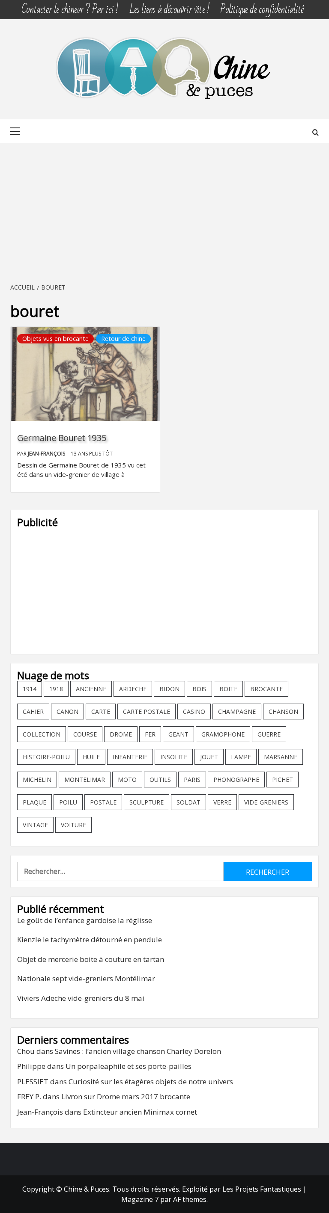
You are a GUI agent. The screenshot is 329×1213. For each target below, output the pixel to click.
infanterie (130, 757)
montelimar (84, 779)
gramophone (223, 734)
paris (192, 779)
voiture (73, 825)
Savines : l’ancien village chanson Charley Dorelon (138, 1051)
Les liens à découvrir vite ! (169, 9)
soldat (188, 802)
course (85, 734)
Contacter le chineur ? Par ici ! (69, 9)
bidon (169, 689)
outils (160, 779)
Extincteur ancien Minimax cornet (140, 1112)
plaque (34, 802)
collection (41, 734)
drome (121, 734)
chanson (283, 711)
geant (178, 734)
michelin (37, 779)
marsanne (280, 757)
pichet (282, 779)
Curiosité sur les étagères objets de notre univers (151, 1081)
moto (127, 779)
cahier (33, 711)
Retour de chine (123, 338)
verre (222, 802)
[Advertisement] (164, 213)
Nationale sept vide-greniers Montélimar (86, 978)
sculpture (146, 802)
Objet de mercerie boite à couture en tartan (90, 959)
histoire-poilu (46, 757)
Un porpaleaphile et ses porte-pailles (128, 1066)
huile (91, 757)
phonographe (236, 779)
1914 (29, 689)
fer (150, 734)
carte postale (146, 711)
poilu (68, 802)
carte (100, 711)
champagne (237, 711)
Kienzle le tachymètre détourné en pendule (89, 939)
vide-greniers (266, 802)
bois (199, 689)
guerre (269, 734)
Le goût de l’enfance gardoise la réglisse (84, 920)
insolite (173, 757)
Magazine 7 (140, 1199)
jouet (209, 757)
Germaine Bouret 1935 (61, 438)
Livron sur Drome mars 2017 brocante (125, 1096)
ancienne (91, 689)
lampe (241, 757)
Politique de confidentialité (261, 9)
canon (67, 711)
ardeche (133, 689)
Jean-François (47, 453)
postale (103, 802)
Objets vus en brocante (55, 338)
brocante (266, 689)
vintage (35, 825)
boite (228, 689)
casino (194, 711)
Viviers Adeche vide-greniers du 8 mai (80, 998)
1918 (56, 689)
